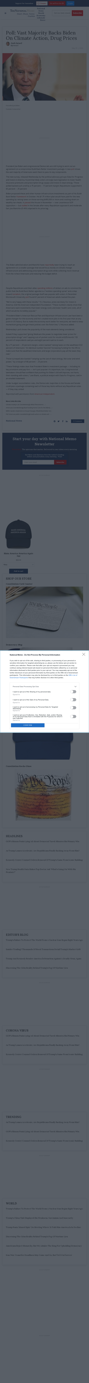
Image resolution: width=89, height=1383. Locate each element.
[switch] (73, 691)
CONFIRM (28, 725)
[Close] (84, 655)
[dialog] (44, 692)
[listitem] (44, 686)
